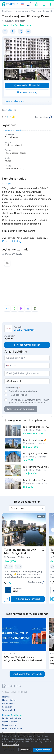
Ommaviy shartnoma (12, 728)
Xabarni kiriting (12, 387)
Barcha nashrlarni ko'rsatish (27, 674)
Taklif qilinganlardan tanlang (23, 391)
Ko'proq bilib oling (10, 744)
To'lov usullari (8, 710)
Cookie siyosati (9, 725)
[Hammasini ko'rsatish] (24, 529)
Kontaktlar (7, 707)
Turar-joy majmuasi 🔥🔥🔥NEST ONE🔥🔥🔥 (36, 440)
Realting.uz (7, 11)
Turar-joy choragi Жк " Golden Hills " (36, 427)
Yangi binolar (22, 11)
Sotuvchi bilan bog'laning (20, 409)
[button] (22, 4)
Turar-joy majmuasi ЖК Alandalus (36, 453)
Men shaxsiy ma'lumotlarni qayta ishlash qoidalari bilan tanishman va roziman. (29, 401)
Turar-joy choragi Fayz (34, 480)
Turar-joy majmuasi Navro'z (36, 467)
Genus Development (24, 330)
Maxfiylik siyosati (10, 721)
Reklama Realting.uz (12, 715)
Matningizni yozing (18, 394)
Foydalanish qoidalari (12, 718)
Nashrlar (6, 697)
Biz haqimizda (8, 703)
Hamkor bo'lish (9, 700)
